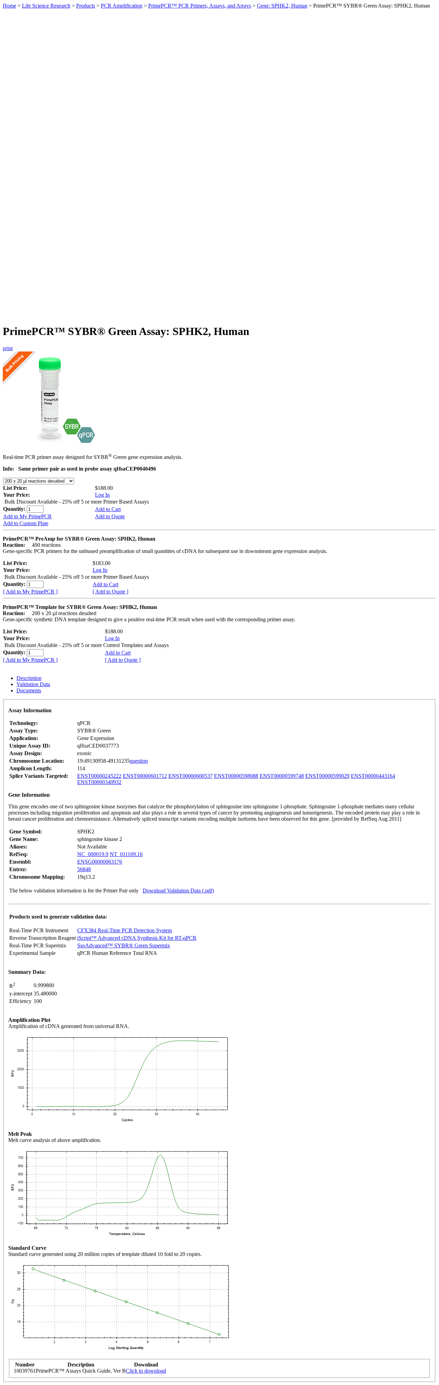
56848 (84, 869)
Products (85, 6)
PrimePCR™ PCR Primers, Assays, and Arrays (199, 6)
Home (9, 6)
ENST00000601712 (145, 776)
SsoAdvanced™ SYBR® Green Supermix (123, 945)
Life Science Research (46, 6)
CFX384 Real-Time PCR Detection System (124, 930)
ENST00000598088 (236, 776)
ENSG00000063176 (99, 862)
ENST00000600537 (190, 776)
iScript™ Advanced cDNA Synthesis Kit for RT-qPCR (137, 938)
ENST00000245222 (99, 776)
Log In (102, 495)
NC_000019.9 (92, 854)
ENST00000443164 (373, 776)
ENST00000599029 (327, 776)
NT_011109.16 (126, 854)
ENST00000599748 (282, 776)
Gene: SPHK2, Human (282, 6)
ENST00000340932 (99, 782)
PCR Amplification (121, 6)
